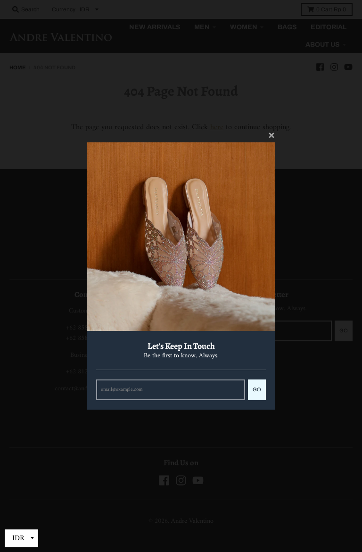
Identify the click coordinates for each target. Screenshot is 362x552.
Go (257, 389)
